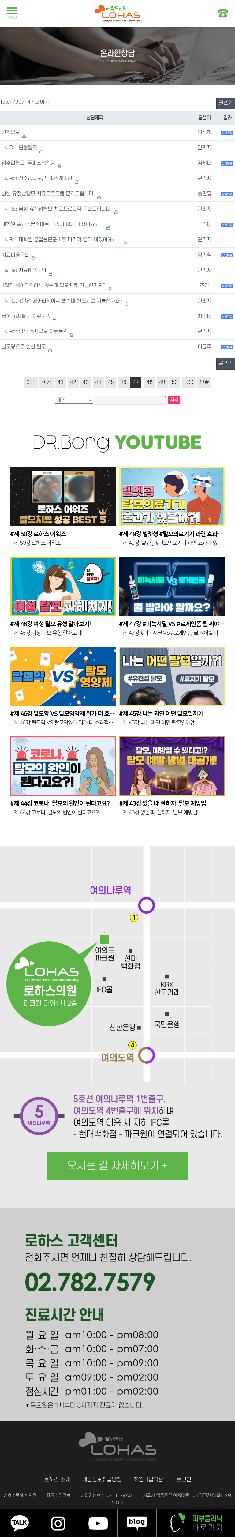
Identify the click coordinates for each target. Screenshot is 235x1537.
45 (111, 382)
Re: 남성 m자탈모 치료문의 (39, 331)
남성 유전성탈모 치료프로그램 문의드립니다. (49, 194)
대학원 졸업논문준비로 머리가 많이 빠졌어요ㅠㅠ (54, 224)
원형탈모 (11, 132)
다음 (188, 382)
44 (98, 382)
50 (175, 382)
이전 (46, 382)
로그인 (184, 1480)
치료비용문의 (16, 255)
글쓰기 (226, 103)
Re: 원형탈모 (24, 148)
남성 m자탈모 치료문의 (27, 316)
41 (61, 382)
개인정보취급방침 (101, 1480)
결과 (227, 118)
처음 (30, 382)
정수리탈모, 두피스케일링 (29, 163)
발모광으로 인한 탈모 (24, 347)
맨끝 (204, 382)
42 (73, 382)
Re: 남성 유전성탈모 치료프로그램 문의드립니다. (61, 209)
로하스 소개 (57, 1480)
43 (86, 382)
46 (123, 382)
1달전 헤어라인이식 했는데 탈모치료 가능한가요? (54, 285)
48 (150, 382)
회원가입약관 (148, 1480)
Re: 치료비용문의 (28, 270)
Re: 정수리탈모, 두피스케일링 (41, 178)
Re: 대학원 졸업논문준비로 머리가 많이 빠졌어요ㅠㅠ (66, 239)
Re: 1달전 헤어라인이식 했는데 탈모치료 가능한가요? (66, 301)
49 (162, 382)
